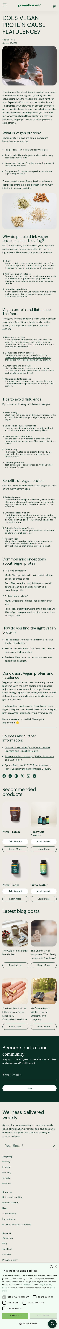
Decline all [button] (43, 1315)
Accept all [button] (15, 1315)
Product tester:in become (16, 1224)
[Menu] (4, 5)
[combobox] (51, 1266)
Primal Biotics (10, 885)
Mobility (6, 1172)
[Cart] (54, 5)
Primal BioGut (39, 885)
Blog (4, 1208)
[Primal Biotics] (15, 868)
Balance (6, 1183)
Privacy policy (10, 1260)
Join (29, 1088)
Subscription (9, 1213)
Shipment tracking (12, 1197)
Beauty (6, 1161)
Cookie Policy (28, 1284)
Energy (6, 1167)
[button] (29, 1323)
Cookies (6, 1254)
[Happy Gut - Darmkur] (44, 815)
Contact (7, 1249)
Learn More (15, 849)
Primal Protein (11, 832)
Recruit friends (10, 1202)
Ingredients (8, 1219)
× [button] (55, 1267)
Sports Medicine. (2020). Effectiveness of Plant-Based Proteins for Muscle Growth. (28, 767)
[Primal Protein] (15, 815)
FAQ (4, 1243)
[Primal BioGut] (44, 868)
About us (7, 1238)
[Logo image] (29, 5)
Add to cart (15, 841)
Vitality (6, 1178)
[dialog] (29, 1296)
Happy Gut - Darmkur (38, 833)
